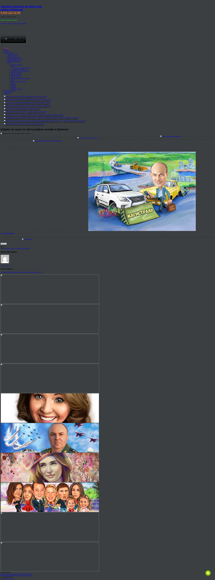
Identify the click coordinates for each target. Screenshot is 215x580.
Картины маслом (15, 75)
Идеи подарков (8, 92)
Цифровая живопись (17, 65)
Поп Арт (13, 86)
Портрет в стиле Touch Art (18, 81)
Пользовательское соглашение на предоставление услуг (17, 574)
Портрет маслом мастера (8, 272)
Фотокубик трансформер (14, 61)
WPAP (12, 83)
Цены (5, 49)
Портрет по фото (9, 52)
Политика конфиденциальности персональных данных (16, 575)
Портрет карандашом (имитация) (20, 78)
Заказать (7, 233)
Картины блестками (13, 60)
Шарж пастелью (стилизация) (22, 68)
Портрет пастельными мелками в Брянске (29, 272)
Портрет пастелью (16, 77)
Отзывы (6, 51)
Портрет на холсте (12, 54)
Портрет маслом (12, 55)
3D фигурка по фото (10, 90)
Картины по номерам (13, 57)
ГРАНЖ (13, 84)
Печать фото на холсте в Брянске (20, 71)
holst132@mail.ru (8, 578)
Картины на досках (16, 74)
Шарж (12, 66)
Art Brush (13, 87)
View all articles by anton (5, 265)
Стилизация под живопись (18, 69)
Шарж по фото (26, 248)
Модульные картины (17, 89)
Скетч (12, 80)
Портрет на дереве (16, 72)
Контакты (7, 93)
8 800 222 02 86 (10, 12)
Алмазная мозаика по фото (15, 58)
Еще (8, 63)
